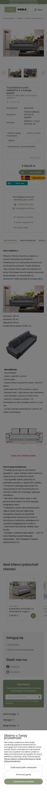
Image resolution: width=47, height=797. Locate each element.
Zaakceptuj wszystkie (23, 781)
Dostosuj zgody (23, 774)
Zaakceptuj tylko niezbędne (23, 767)
